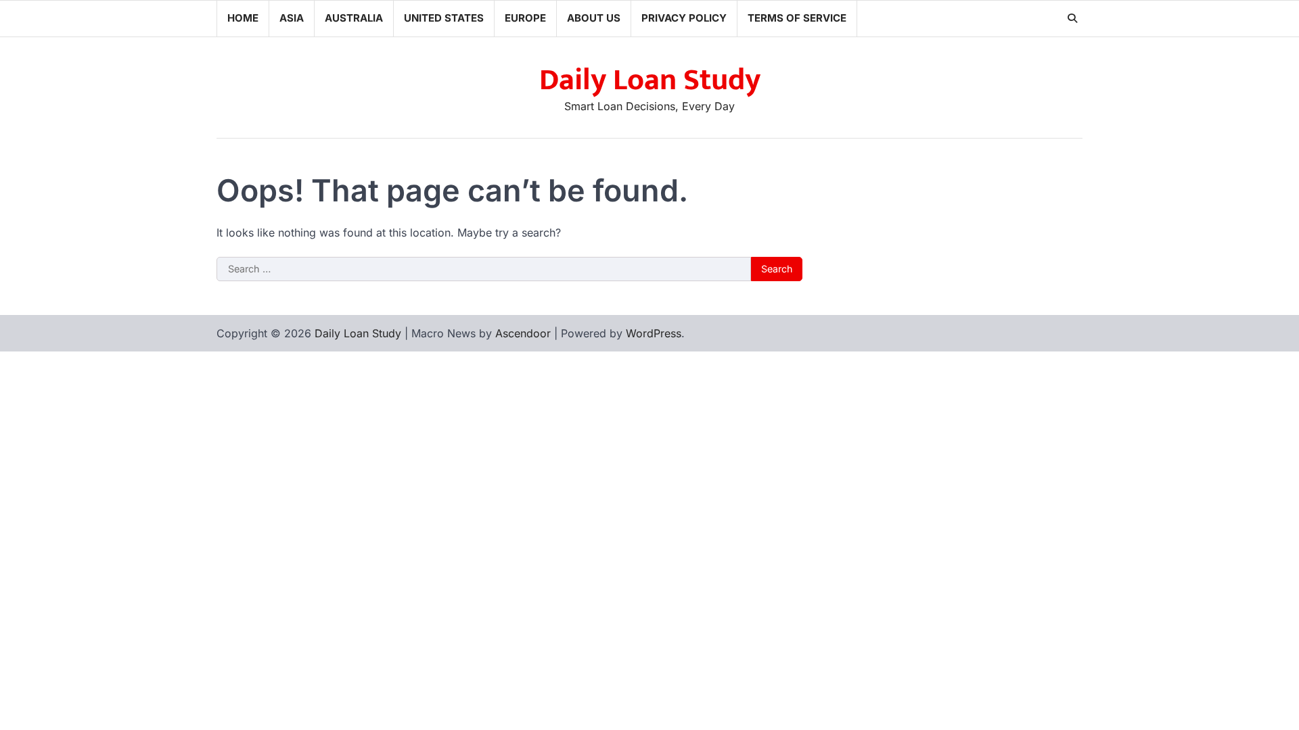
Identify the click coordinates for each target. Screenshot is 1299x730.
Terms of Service (797, 17)
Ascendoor (523, 333)
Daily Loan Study (649, 80)
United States (444, 17)
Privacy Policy (684, 17)
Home (242, 17)
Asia (291, 17)
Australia (354, 17)
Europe (525, 17)
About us (593, 17)
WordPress (653, 333)
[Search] (1072, 18)
